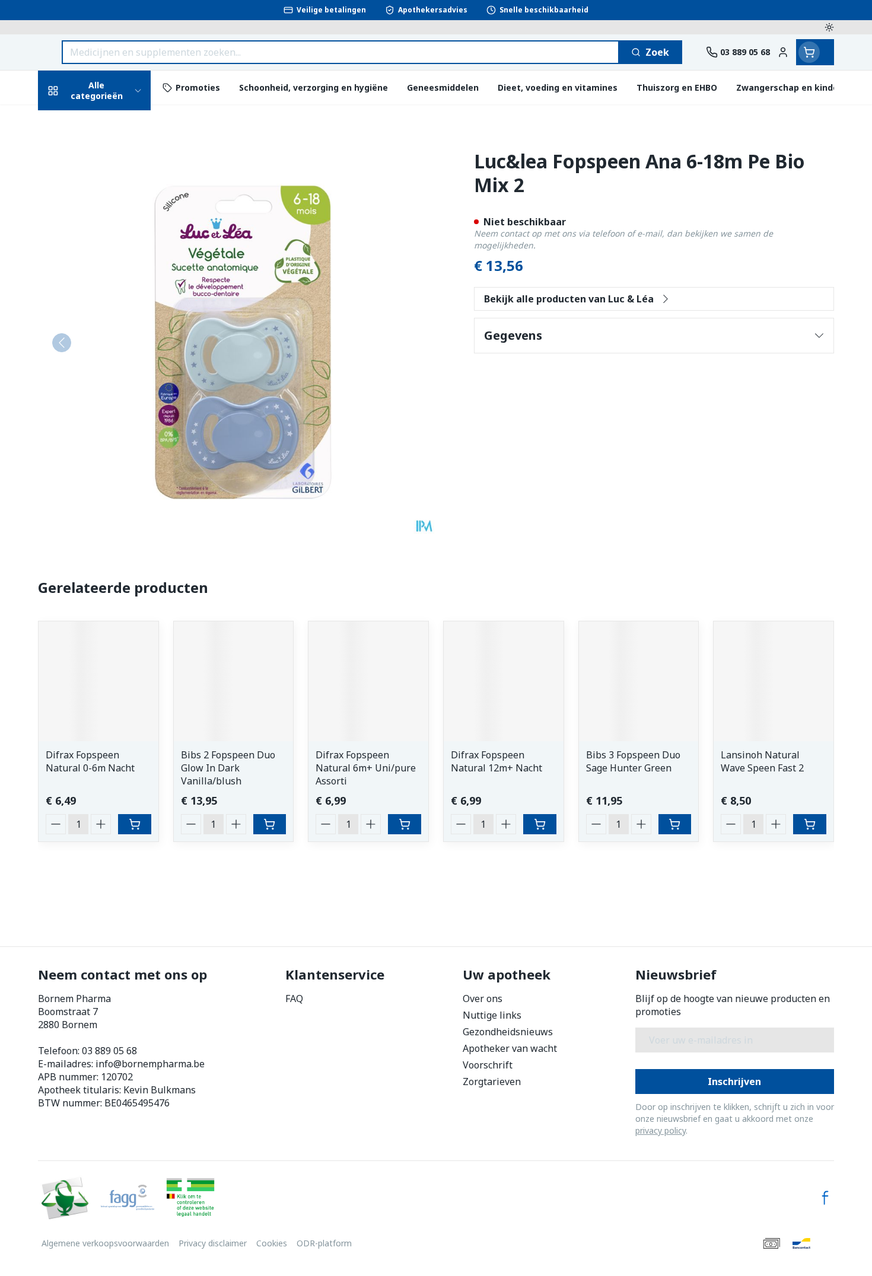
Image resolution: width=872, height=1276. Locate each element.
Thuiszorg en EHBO (113, 358)
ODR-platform (324, 1243)
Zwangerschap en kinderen (113, 256)
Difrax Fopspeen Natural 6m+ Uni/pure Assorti (366, 767)
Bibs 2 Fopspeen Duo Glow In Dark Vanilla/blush (228, 767)
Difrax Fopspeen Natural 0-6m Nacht (90, 761)
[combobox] (340, 52)
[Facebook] (825, 1198)
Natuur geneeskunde (113, 326)
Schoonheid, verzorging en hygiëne (113, 164)
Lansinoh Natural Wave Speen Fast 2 (762, 761)
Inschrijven (734, 1081)
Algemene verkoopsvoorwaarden (105, 1243)
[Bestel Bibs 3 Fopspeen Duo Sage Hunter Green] (675, 824)
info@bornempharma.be (150, 1063)
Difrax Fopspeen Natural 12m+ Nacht (496, 761)
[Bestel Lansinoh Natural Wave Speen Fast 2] (809, 824)
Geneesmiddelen (113, 423)
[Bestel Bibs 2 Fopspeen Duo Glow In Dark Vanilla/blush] (270, 824)
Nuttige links (492, 1015)
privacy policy (660, 1130)
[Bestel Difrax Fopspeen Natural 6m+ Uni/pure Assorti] (404, 824)
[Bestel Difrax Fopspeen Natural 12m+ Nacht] (539, 824)
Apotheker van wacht (510, 1048)
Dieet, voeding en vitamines (113, 213)
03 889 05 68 (109, 1050)
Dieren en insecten (113, 390)
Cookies (271, 1243)
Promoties (72, 122)
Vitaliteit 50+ (113, 293)
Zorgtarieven (492, 1081)
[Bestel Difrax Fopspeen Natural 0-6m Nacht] (134, 824)
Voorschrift (488, 1064)
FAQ (294, 998)
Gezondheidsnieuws (508, 1031)
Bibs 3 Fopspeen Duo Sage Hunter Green (633, 761)
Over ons (482, 998)
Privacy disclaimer (213, 1243)
